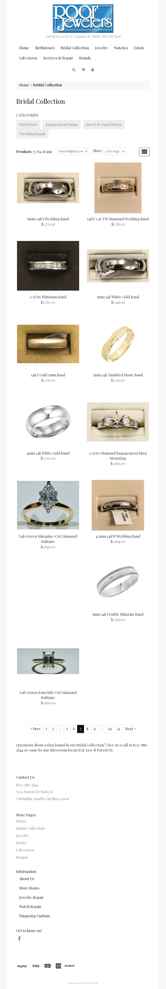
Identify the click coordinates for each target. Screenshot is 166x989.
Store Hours (29, 888)
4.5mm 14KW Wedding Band (118, 536)
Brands (85, 58)
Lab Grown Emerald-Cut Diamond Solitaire (48, 695)
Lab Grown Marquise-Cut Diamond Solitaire (48, 539)
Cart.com (93, 983)
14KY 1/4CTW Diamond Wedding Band (118, 218)
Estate (139, 47)
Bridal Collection (75, 47)
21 (118, 728)
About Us (26, 878)
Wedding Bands (33, 133)
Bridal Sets (28, 124)
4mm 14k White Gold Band (48, 453)
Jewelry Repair (31, 897)
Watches (121, 47)
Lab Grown (28, 58)
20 (110, 728)
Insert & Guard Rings (103, 124)
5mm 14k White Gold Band (118, 296)
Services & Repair (58, 58)
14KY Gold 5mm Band (48, 374)
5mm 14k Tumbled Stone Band (118, 374)
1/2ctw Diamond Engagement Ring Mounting (118, 456)
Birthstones (45, 47)
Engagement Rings (62, 124)
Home (24, 47)
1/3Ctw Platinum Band (48, 296)
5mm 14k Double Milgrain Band (118, 614)
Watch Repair (30, 906)
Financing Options (34, 915)
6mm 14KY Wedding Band (48, 218)
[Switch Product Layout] (144, 152)
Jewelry (101, 47)
